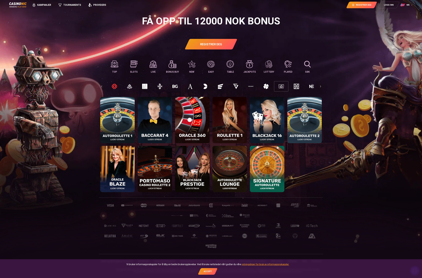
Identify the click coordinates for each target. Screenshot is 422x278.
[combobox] (407, 5)
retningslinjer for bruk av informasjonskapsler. (265, 264)
